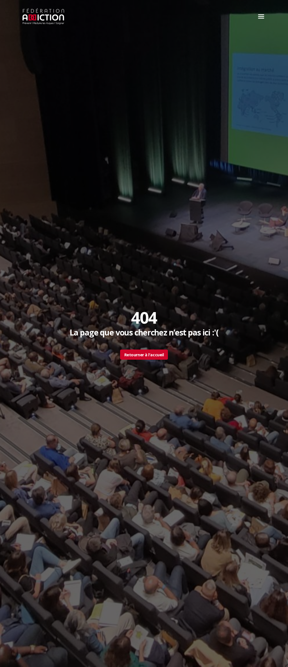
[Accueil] (43, 16)
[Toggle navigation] (260, 16)
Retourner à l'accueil (144, 354)
